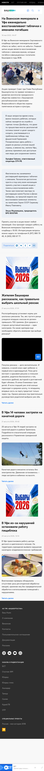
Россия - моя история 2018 (14, 724)
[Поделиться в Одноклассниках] (25, 245)
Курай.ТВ (6, 704)
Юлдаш (32, 2)
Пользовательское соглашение (16, 634)
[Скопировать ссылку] (34, 245)
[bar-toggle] (39, 10)
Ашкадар (6, 688)
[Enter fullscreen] (42, 767)
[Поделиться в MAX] (17, 245)
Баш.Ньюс (6, 612)
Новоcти (5, 2)
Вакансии (6, 623)
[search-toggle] (32, 10)
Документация (8, 640)
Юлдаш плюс (8, 682)
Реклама (6, 645)
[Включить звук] (38, 357)
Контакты (6, 629)
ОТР (4, 710)
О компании (7, 618)
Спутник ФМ (22, 2)
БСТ (12, 2)
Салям (5, 699)
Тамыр (5, 693)
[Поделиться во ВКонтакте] (21, 245)
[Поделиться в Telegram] (30, 245)
